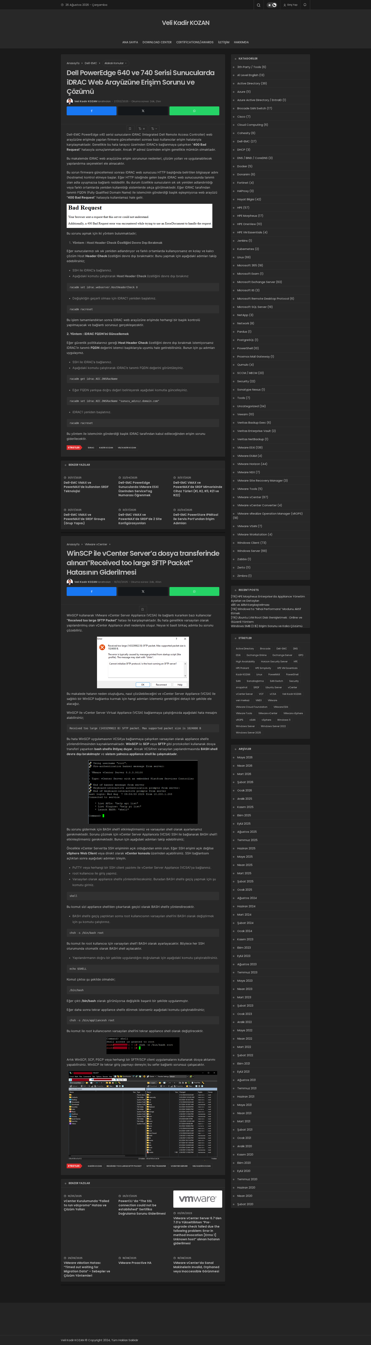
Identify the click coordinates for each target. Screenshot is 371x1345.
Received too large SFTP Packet (124, 1166)
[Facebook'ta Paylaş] (92, 110)
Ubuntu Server (273, 687)
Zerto (241, 567)
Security (243, 381)
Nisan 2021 (244, 1113)
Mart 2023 (244, 997)
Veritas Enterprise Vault (254, 431)
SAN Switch (276, 681)
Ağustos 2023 (247, 964)
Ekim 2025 (244, 815)
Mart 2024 (244, 915)
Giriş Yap (292, 4)
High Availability (245, 661)
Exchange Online (256, 655)
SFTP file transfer (156, 1166)
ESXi (238, 655)
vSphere (266, 719)
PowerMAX (274, 674)
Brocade (265, 648)
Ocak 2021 (244, 1138)
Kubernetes (245, 249)
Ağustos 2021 (246, 1080)
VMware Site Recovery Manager (260, 480)
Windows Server (248, 551)
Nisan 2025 (245, 865)
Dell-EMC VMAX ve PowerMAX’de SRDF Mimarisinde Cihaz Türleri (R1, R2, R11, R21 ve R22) (197, 489)
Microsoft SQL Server (252, 307)
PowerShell (245, 348)
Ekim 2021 (243, 1063)
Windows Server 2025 (248, 732)
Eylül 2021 (243, 1072)
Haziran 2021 (245, 1096)
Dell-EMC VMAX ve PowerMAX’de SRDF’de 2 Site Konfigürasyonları (140, 519)
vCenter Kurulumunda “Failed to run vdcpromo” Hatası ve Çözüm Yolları (86, 1205)
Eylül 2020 (243, 1171)
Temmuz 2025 (247, 840)
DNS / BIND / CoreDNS (252, 158)
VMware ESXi (246, 447)
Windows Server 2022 (273, 726)
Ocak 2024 (244, 931)
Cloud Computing (250, 125)
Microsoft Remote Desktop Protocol (263, 299)
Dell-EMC (243, 141)
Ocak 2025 (244, 890)
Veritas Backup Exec (251, 423)
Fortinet (242, 183)
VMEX (259, 700)
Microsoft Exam (248, 274)
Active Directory (248, 83)
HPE (239, 208)
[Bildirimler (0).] (305, 4)
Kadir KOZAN (106, 447)
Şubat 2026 (245, 782)
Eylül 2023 (243, 956)
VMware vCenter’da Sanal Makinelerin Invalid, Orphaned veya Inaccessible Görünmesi (196, 1267)
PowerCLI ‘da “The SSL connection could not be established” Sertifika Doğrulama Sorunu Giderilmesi (142, 1207)
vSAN (252, 719)
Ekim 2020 (244, 1163)
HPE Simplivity (263, 668)
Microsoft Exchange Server (256, 282)
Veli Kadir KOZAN (185, 22)
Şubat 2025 (245, 881)
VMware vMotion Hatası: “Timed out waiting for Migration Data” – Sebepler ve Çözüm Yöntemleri (87, 1269)
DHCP (241, 150)
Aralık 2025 (244, 799)
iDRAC (91, 447)
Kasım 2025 (245, 807)
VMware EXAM (247, 456)
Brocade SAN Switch (251, 108)
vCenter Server (179, 1166)
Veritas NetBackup (250, 439)
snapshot (241, 687)
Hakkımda (241, 42)
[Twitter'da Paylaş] (143, 110)
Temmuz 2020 (247, 1179)
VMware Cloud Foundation (251, 707)
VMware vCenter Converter (257, 505)
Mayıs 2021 (244, 1105)
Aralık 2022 (244, 1022)
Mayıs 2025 (245, 857)
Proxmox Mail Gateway (253, 356)
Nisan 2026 (244, 766)
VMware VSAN (247, 526)
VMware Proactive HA (134, 1263)
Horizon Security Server (274, 661)
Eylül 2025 (244, 824)
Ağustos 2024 (247, 898)
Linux (240, 257)
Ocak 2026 (244, 790)
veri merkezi (242, 700)
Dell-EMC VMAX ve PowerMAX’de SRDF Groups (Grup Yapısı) (84, 519)
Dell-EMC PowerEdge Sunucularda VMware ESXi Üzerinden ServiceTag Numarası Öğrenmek (138, 489)
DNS (295, 648)
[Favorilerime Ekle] (130, 128)
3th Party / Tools (249, 67)
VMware (272, 700)
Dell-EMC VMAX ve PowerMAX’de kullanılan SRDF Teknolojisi (86, 487)
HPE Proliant (242, 668)
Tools (241, 398)
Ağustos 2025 (247, 832)
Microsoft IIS (245, 290)
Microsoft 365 (247, 265)
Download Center (157, 42)
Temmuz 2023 (247, 972)
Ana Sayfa (130, 42)
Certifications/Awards (195, 42)
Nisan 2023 (244, 989)
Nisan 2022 (244, 1039)
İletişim (223, 42)
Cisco (241, 117)
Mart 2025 (244, 873)
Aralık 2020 (244, 1146)
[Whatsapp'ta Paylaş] (194, 110)
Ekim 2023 (244, 948)
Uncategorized (248, 406)
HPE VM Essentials (249, 232)
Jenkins (242, 241)
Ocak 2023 (244, 1014)
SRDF (256, 687)
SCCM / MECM (247, 373)
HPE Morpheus (247, 216)
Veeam (242, 414)
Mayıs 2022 (244, 1030)
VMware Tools (247, 489)
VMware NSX (246, 472)
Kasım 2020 (245, 1154)
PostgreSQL (245, 340)
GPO (300, 655)
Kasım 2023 (245, 939)
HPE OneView (246, 224)
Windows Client (248, 543)
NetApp (242, 315)
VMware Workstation (252, 534)
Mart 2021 (243, 1121)
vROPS (239, 719)
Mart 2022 (244, 1047)
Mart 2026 (244, 774)
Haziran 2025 (246, 848)
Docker (242, 166)
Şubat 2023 (245, 1005)
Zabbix (242, 559)
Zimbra (242, 576)
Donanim (243, 174)
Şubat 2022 (245, 1055)
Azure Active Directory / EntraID (259, 100)
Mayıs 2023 (245, 981)
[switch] (272, 5)
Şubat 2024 (245, 923)
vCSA (273, 694)
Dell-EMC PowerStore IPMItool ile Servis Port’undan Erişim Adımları (195, 519)
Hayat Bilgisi (245, 199)
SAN (238, 681)
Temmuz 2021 (247, 1088)
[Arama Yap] (259, 5)
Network (243, 323)
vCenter (292, 687)
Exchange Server (282, 655)
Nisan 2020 (244, 1196)
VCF (261, 694)
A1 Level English (247, 75)
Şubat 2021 (245, 1129)
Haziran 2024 (246, 906)
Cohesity (243, 133)
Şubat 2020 (245, 1204)
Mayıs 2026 (245, 757)
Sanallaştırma (255, 681)
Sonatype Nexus (249, 389)
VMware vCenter (249, 497)
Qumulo (242, 365)
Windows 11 (283, 719)
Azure (241, 92)
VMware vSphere (293, 713)
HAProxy (243, 191)
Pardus (242, 332)
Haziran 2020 (246, 1187)
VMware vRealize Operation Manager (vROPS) (270, 513)
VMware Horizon (248, 464)
